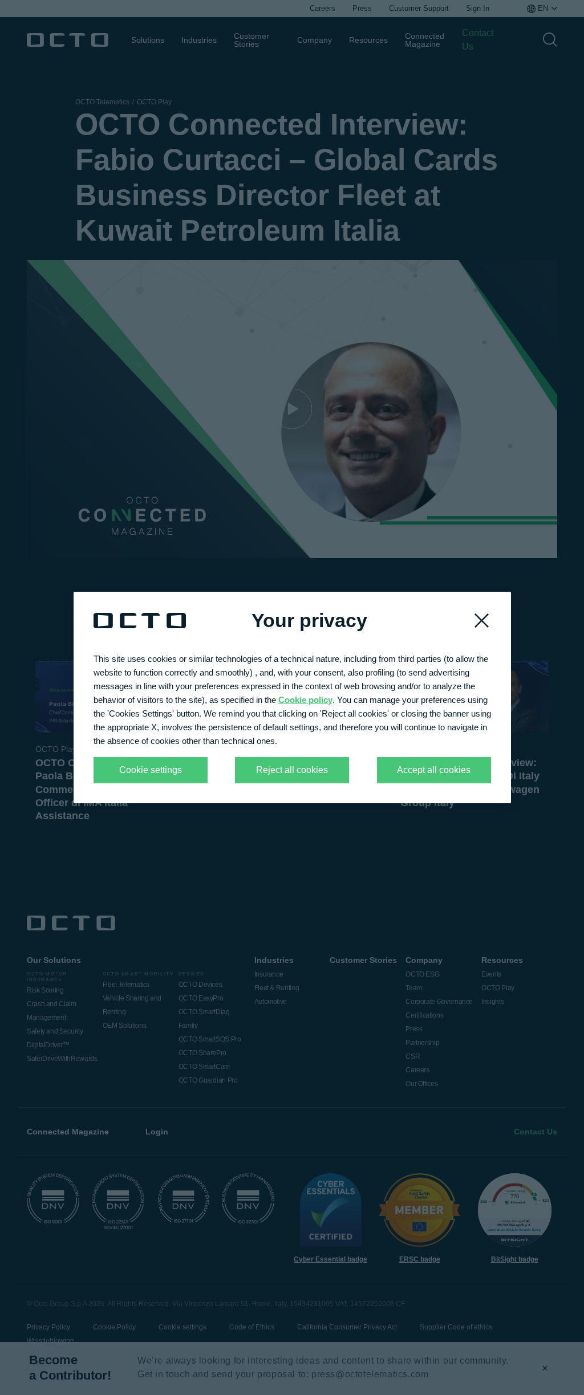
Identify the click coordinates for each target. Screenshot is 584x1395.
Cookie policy (305, 700)
